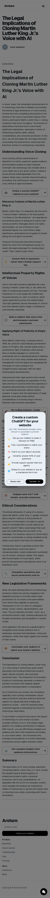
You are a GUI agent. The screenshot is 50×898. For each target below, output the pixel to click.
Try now (32, 481)
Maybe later (15, 481)
